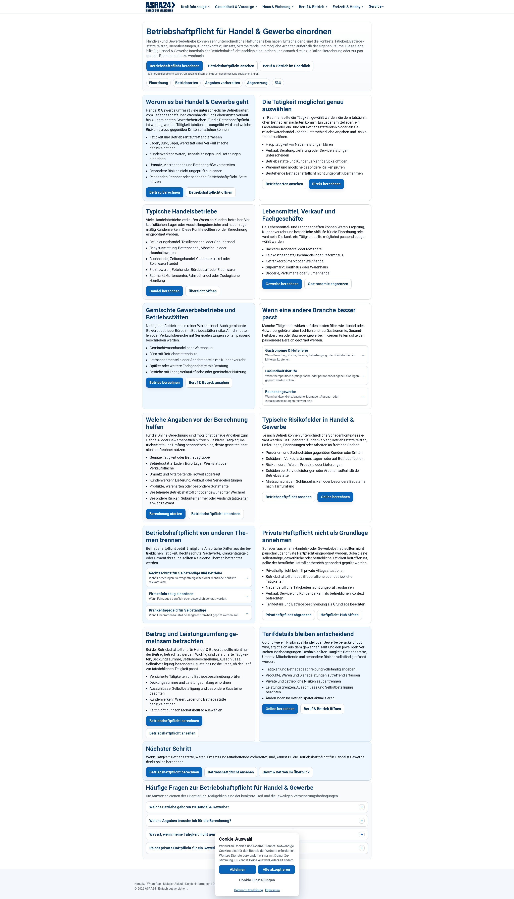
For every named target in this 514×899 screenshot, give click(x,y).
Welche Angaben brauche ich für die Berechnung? (256, 821)
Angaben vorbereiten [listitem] (222, 83)
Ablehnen (237, 869)
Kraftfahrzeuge (195, 7)
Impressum (272, 890)
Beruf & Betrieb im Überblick (286, 66)
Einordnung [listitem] (158, 83)
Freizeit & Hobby (348, 7)
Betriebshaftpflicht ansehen (231, 66)
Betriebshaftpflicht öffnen (210, 192)
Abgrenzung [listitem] (257, 83)
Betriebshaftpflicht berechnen (174, 66)
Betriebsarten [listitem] (186, 83)
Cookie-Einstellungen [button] (257, 880)
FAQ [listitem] (278, 83)
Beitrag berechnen (164, 192)
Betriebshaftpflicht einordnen (215, 514)
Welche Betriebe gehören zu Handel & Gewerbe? (256, 807)
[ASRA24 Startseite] (160, 7)
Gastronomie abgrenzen (328, 284)
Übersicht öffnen (203, 291)
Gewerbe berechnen (282, 284)
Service (376, 6)
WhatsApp (154, 884)
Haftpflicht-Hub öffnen (340, 615)
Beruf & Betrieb (313, 7)
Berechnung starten (165, 514)
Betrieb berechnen (164, 382)
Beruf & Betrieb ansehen (209, 382)
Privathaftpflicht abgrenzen (288, 615)
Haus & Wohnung (277, 7)
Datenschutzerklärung (248, 890)
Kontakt (140, 884)
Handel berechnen (164, 291)
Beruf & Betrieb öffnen (322, 709)
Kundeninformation (197, 884)
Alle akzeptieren (276, 869)
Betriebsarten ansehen (284, 184)
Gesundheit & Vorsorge (236, 7)
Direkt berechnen (326, 184)
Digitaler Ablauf (173, 884)
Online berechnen (335, 497)
